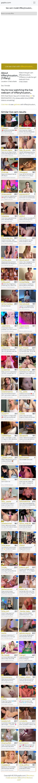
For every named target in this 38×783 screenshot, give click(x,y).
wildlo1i (22, 216)
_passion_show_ (7, 458)
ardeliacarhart (7, 523)
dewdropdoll (24, 260)
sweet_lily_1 (23, 589)
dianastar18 (23, 436)
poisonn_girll (24, 567)
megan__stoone (25, 677)
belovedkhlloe (24, 501)
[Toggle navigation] (34, 2)
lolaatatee (5, 216)
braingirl (22, 655)
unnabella (23, 721)
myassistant (6, 765)
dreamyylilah (6, 743)
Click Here (5, 104)
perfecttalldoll (7, 589)
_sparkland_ (6, 326)
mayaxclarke (24, 326)
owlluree (22, 238)
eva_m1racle (23, 348)
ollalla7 (22, 545)
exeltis (4, 633)
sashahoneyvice (25, 633)
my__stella (23, 392)
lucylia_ (4, 567)
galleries (17, 104)
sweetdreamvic (7, 392)
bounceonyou (7, 677)
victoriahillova (24, 479)
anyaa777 (5, 414)
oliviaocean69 (6, 194)
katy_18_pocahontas (25, 150)
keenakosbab (24, 304)
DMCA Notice (27, 778)
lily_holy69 (5, 655)
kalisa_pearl (6, 282)
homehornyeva (25, 699)
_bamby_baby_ (25, 611)
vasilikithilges (6, 436)
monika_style (6, 260)
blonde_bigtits (7, 150)
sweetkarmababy (25, 128)
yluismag (5, 172)
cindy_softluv (24, 765)
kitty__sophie (6, 501)
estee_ (4, 479)
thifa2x (4, 699)
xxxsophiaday (24, 282)
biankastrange (24, 370)
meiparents (6, 348)
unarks (22, 414)
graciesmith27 (24, 194)
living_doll (5, 611)
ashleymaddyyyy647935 (7, 304)
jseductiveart (24, 458)
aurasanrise (6, 370)
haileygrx (5, 128)
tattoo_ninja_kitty (25, 523)
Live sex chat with (19, 66)
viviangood (23, 172)
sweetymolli (6, 721)
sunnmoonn (24, 743)
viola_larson (6, 545)
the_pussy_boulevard (7, 238)
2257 (19, 780)
